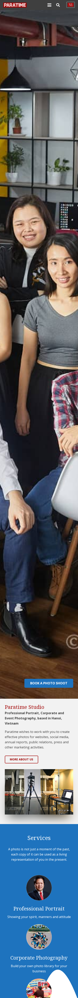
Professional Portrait (39, 908)
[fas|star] (39, 887)
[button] (49, 5)
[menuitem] (70, 5)
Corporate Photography (39, 957)
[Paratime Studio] (15, 5)
